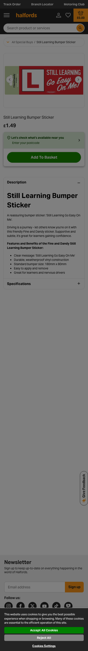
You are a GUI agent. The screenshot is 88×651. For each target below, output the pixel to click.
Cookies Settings (44, 646)
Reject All (44, 638)
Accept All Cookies (44, 630)
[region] (44, 629)
